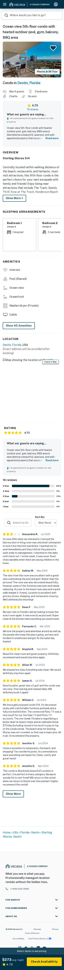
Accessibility (18, 939)
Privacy (55, 929)
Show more (14, 198)
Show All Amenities (19, 325)
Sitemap (37, 929)
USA (15, 832)
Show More (13, 793)
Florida (34, 83)
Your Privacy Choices (37, 939)
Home (6, 832)
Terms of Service (32, 933)
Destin (22, 83)
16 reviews (32, 109)
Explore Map (50, 362)
